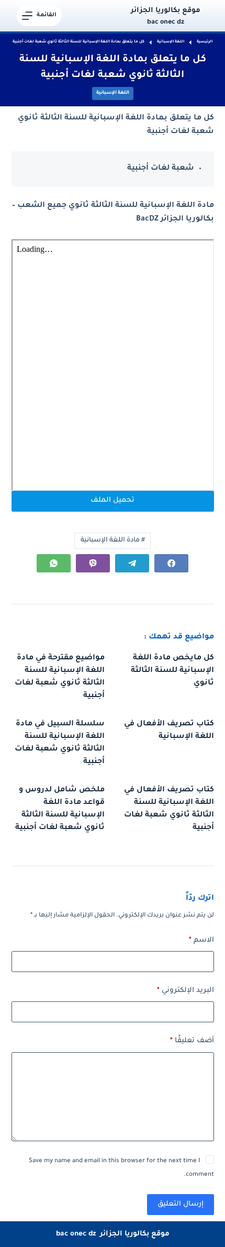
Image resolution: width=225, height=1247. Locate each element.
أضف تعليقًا (192, 1041)
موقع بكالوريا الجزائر (165, 11)
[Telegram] (132, 563)
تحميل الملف (112, 500)
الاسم (201, 940)
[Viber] (93, 563)
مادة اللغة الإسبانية (113, 540)
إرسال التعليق (181, 1204)
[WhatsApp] (54, 563)
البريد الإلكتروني (185, 991)
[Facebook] (171, 563)
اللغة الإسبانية (112, 93)
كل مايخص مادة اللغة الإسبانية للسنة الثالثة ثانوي (172, 671)
